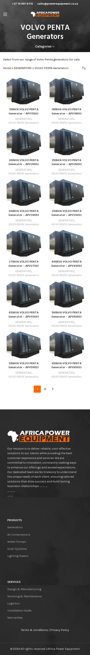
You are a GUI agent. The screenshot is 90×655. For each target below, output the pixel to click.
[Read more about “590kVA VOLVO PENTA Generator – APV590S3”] (7, 355)
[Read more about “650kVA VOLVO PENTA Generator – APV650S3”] (50, 355)
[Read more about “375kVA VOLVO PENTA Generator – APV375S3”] (7, 254)
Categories (43, 46)
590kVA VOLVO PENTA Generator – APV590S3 (23, 365)
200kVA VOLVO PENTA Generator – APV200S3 (23, 162)
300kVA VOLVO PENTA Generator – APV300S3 (23, 213)
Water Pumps (16, 541)
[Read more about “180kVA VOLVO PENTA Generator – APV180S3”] (50, 101)
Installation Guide (19, 610)
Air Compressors (18, 534)
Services (14, 582)
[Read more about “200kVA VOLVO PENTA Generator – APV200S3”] (7, 152)
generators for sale (66, 59)
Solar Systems (17, 549)
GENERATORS (23, 68)
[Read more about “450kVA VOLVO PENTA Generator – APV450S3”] (7, 304)
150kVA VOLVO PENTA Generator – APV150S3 (24, 111)
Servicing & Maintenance (24, 596)
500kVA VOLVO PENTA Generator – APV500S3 (66, 314)
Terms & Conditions (34, 630)
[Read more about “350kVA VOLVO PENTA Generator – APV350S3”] (50, 203)
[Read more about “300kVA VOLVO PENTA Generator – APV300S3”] (7, 203)
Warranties (15, 617)
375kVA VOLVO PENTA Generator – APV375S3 (23, 263)
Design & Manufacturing (24, 589)
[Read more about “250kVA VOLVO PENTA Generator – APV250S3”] (50, 152)
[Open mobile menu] (5, 14)
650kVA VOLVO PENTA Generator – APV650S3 (66, 365)
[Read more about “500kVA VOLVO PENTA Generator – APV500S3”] (50, 304)
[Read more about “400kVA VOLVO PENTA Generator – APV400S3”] (50, 254)
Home (7, 68)
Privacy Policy (59, 630)
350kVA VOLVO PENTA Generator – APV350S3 (66, 213)
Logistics (13, 603)
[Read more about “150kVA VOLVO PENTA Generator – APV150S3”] (7, 101)
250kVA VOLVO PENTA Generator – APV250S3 (66, 162)
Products (14, 520)
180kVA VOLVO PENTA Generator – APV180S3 (66, 111)
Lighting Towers (17, 556)
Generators (15, 527)
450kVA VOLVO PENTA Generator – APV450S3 (23, 314)
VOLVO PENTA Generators (23, 122)
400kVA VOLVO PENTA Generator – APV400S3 (66, 263)
